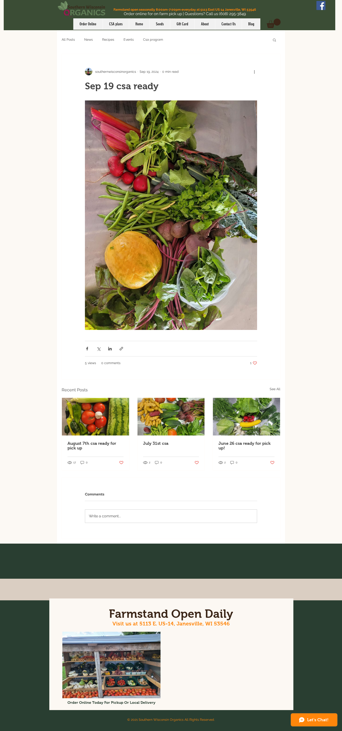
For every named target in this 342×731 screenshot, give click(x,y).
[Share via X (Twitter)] (98, 348)
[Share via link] (121, 348)
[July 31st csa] (171, 416)
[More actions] (254, 71)
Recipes (108, 39)
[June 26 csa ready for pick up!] (246, 416)
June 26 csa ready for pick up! (244, 445)
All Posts (68, 39)
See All (275, 389)
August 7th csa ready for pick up (91, 445)
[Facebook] (320, 5)
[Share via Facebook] (87, 348)
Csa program (153, 39)
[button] (274, 23)
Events (129, 39)
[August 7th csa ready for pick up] (95, 416)
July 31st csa (155, 443)
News (88, 39)
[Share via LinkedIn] (110, 348)
